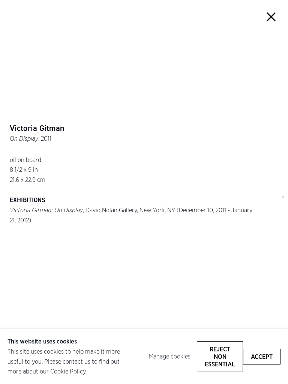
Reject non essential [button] (220, 356)
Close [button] (271, 17)
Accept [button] (262, 356)
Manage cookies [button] (169, 356)
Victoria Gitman (37, 128)
